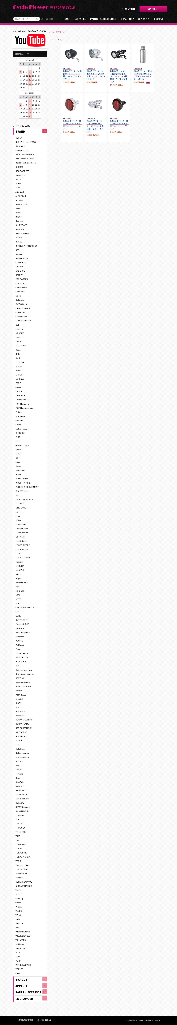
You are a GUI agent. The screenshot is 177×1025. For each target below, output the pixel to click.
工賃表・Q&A (127, 19)
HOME (66, 19)
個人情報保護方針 (44, 1020)
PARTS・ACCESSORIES (103, 19)
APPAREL (80, 19)
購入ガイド (143, 19)
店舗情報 (158, 19)
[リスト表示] (46, 19)
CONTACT (129, 9)
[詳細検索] (42, 19)
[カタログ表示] (51, 19)
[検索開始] (37, 19)
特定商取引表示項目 (25, 1020)
